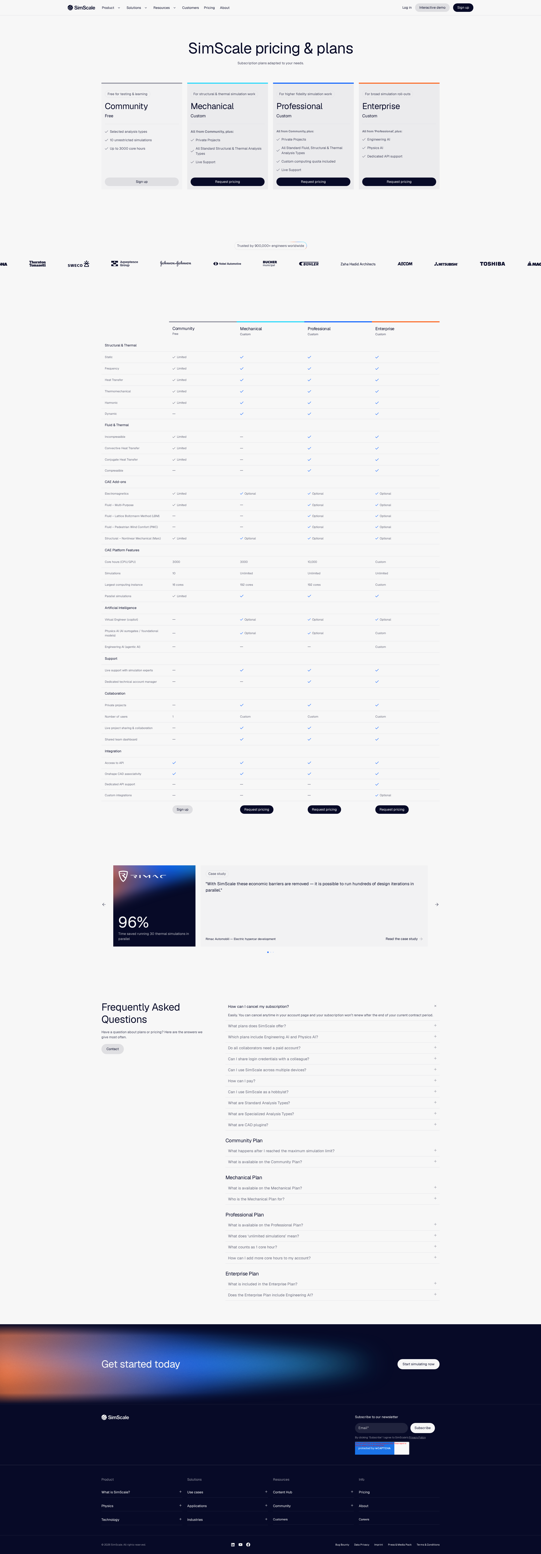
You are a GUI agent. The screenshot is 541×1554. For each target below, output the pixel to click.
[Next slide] (437, 904)
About (225, 7)
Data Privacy (361, 1544)
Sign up (463, 7)
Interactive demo (432, 7)
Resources (161, 7)
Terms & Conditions (428, 1544)
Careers (364, 1519)
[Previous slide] (104, 904)
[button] (268, 952)
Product (108, 7)
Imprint (378, 1544)
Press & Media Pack (400, 1544)
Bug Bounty (342, 1544)
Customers (190, 7)
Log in (407, 7)
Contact (113, 1049)
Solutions (134, 7)
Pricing (209, 7)
